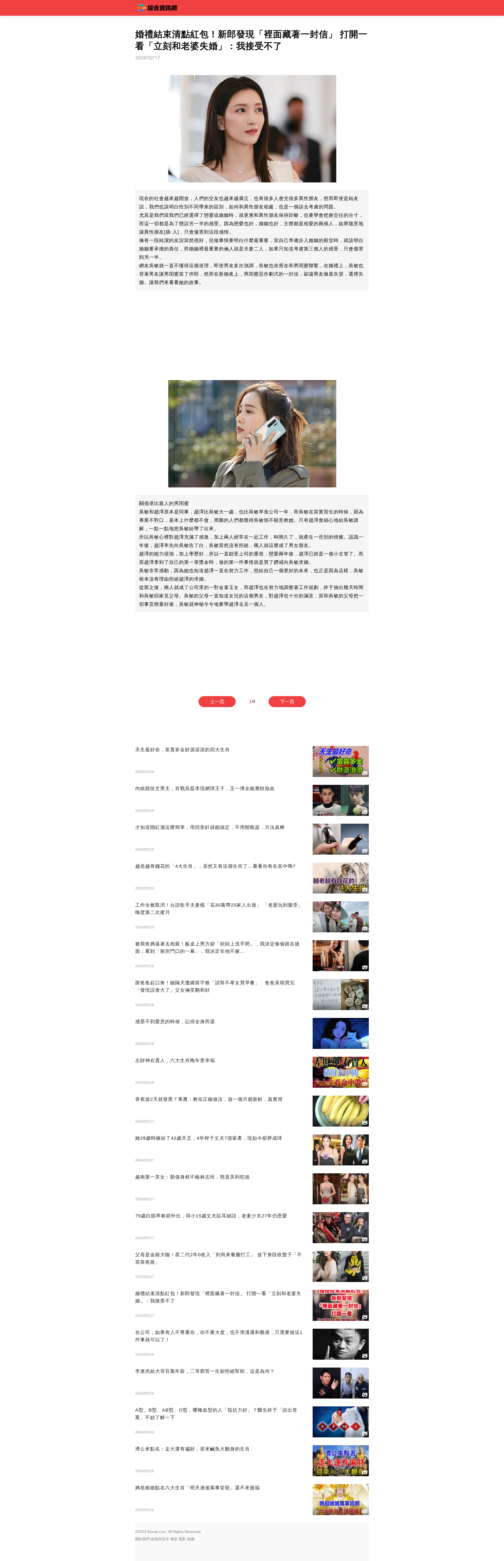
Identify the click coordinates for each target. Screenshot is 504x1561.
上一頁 (217, 701)
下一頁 (287, 701)
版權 (191, 1539)
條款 (174, 1539)
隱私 (182, 1539)
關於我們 (142, 1539)
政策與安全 (160, 1539)
